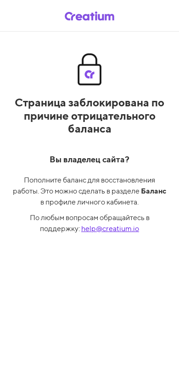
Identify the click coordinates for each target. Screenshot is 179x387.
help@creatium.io (110, 228)
